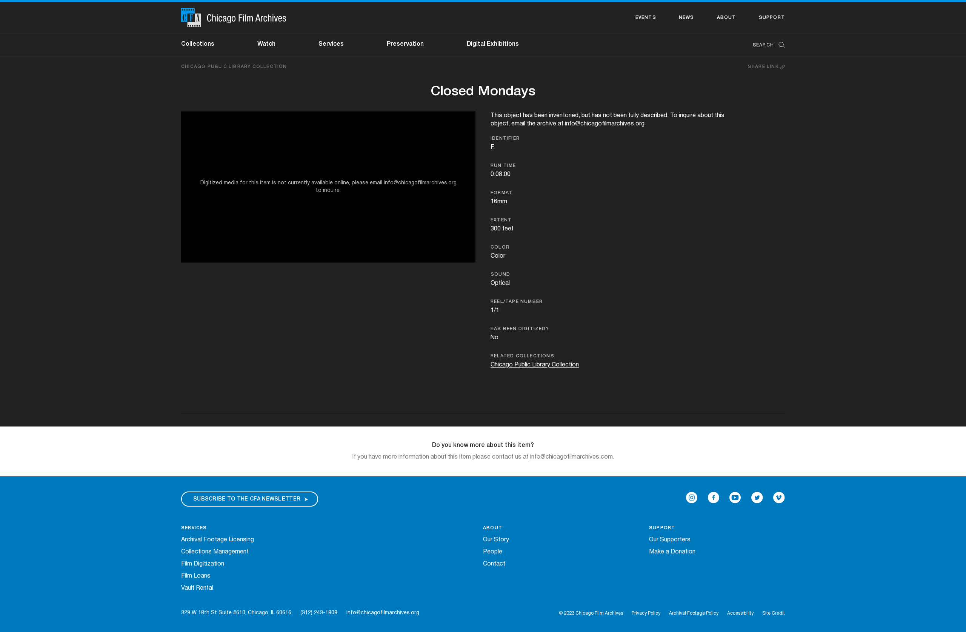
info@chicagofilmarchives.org (382, 612)
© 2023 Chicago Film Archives (591, 613)
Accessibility (740, 613)
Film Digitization (202, 564)
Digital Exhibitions (493, 44)
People (492, 552)
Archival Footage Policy (693, 613)
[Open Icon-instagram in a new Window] (691, 497)
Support (772, 17)
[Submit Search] (779, 45)
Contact (494, 564)
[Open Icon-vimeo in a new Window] (779, 497)
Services (331, 44)
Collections (197, 44)
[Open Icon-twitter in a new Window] (757, 497)
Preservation (405, 44)
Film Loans (196, 576)
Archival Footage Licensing (217, 539)
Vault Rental (197, 588)
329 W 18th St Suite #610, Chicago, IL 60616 (236, 612)
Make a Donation (672, 552)
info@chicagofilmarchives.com (571, 457)
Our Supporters (670, 539)
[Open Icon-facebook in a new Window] (713, 497)
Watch (266, 44)
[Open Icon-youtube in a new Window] (735, 497)
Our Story (496, 539)
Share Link (764, 67)
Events (645, 17)
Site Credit (773, 613)
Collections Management (215, 552)
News (686, 17)
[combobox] (765, 45)
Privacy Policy (646, 613)
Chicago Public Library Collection (234, 67)
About (726, 17)
